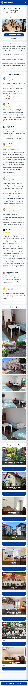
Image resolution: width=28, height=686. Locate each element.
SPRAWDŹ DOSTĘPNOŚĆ (15, 683)
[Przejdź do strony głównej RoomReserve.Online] (7, 2)
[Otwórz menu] (25, 2)
